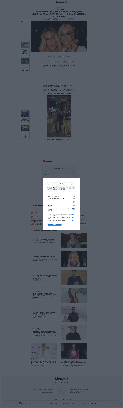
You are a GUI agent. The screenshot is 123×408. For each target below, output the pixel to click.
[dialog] (61, 204)
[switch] (73, 198)
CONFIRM (54, 224)
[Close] (78, 180)
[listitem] (61, 196)
